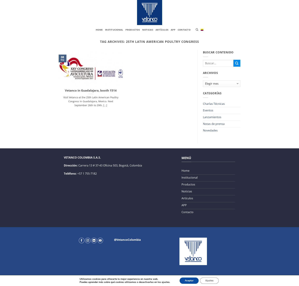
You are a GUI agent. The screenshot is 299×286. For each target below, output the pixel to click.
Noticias (147, 29)
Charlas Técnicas (214, 104)
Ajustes (209, 280)
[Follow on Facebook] (81, 240)
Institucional (114, 29)
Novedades (210, 130)
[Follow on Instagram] (88, 240)
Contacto (184, 29)
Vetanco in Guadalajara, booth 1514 (91, 90)
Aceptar (189, 280)
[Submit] (236, 63)
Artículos (162, 29)
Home (99, 29)
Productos (132, 29)
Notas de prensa (214, 124)
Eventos (208, 110)
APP (173, 29)
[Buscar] (197, 29)
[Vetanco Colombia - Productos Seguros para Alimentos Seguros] (149, 12)
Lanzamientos (212, 117)
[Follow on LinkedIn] (94, 240)
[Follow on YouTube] (100, 240)
